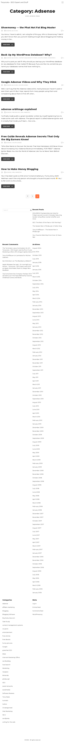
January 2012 (36, 355)
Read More (6, 45)
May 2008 (35, 495)
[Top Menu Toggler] (62, 2)
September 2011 (37, 370)
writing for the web (8, 722)
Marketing (5, 668)
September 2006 (38, 567)
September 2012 (37, 341)
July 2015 (35, 273)
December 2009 (37, 427)
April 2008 (35, 499)
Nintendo (5, 675)
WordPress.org (37, 614)
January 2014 (36, 305)
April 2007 (35, 542)
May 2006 (35, 578)
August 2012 (36, 345)
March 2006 (36, 585)
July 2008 (35, 488)
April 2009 (35, 456)
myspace (5, 672)
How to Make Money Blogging (19, 169)
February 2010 (37, 420)
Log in (34, 603)
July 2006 (35, 574)
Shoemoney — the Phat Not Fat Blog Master (28, 27)
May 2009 (35, 452)
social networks (7, 686)
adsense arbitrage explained (19, 109)
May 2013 (35, 323)
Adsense (32, 16)
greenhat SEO (7, 650)
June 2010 (35, 409)
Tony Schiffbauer (8, 255)
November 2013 (37, 309)
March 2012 (36, 348)
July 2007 (35, 531)
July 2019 (35, 259)
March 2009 (36, 460)
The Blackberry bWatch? (23, 261)
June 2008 (36, 492)
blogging (5, 611)
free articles (6, 636)
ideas (4, 654)
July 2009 (35, 445)
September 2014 (37, 284)
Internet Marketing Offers (11, 657)
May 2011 (35, 377)
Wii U (4, 715)
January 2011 (36, 388)
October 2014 (37, 280)
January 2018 (36, 262)
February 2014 (37, 302)
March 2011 (36, 384)
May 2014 (35, 291)
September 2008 (38, 481)
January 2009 (37, 467)
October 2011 (36, 366)
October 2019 (37, 255)
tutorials (5, 700)
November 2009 (37, 431)
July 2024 (35, 251)
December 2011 (37, 359)
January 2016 (36, 269)
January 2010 (36, 424)
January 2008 (37, 510)
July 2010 (35, 406)
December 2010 (37, 391)
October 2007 (37, 521)
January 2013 (36, 327)
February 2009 (37, 463)
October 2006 (37, 564)
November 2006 (37, 560)
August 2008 (36, 485)
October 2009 (37, 434)
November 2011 (37, 363)
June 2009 (36, 449)
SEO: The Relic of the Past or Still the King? (46, 222)
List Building (6, 661)
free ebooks (6, 639)
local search (6, 664)
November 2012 (37, 334)
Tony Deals (6, 697)
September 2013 (37, 312)
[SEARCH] (30, 210)
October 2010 (37, 395)
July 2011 (35, 373)
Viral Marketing (7, 711)
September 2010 (38, 399)
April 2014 (35, 295)
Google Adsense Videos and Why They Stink (28, 82)
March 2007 (36, 546)
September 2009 (38, 438)
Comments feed (37, 611)
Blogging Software (8, 614)
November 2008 (37, 474)
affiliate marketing (8, 607)
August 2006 (36, 571)
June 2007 (36, 535)
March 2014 (36, 298)
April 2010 (35, 413)
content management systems (12, 625)
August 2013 (36, 316)
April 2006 (35, 582)
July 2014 (35, 287)
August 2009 (36, 442)
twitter (4, 704)
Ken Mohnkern (7, 261)
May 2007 (35, 539)
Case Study (6, 621)
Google (4, 647)
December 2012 (37, 330)
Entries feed (36, 607)
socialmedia (6, 690)
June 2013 (35, 320)
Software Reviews (8, 693)
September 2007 (38, 524)
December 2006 (37, 556)
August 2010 (36, 402)
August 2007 (36, 528)
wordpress (5, 718)
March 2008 (36, 503)
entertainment (7, 632)
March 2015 (36, 277)
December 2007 (37, 513)
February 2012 (37, 352)
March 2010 (36, 416)
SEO (3, 682)
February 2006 (37, 589)
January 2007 (37, 553)
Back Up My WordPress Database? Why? (26, 54)
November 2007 (37, 517)
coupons (5, 629)
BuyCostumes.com (8, 618)
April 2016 (35, 266)
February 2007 (37, 549)
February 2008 (37, 506)
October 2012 (37, 338)
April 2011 (35, 381)
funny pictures (7, 643)
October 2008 (37, 478)
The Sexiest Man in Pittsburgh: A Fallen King (47, 226)
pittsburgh (6, 679)
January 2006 (37, 592)
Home (27, 16)
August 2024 (36, 248)
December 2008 (37, 470)
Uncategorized (7, 708)
